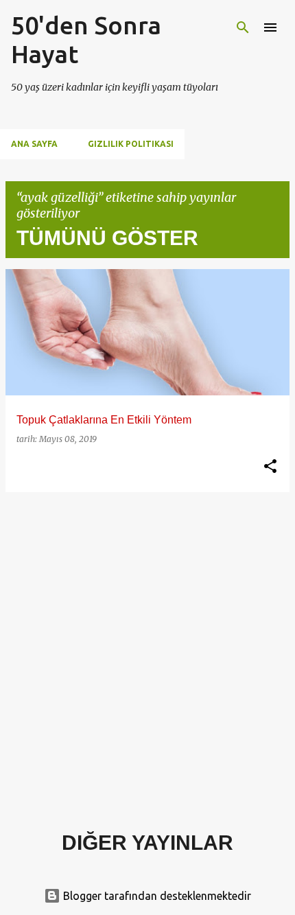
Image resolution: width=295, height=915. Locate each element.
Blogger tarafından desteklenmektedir (155, 896)
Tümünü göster (107, 238)
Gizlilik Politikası (131, 143)
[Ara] (243, 27)
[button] (270, 467)
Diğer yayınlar (147, 842)
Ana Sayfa (34, 143)
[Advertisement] (147, 650)
